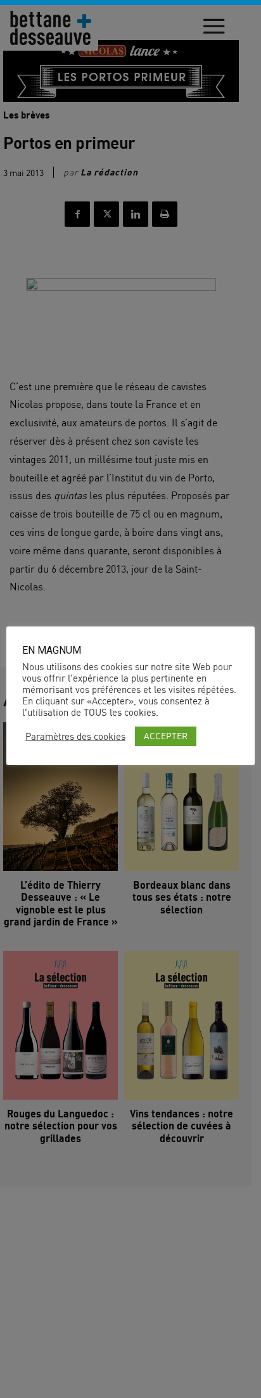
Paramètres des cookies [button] (75, 736)
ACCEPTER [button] (166, 735)
